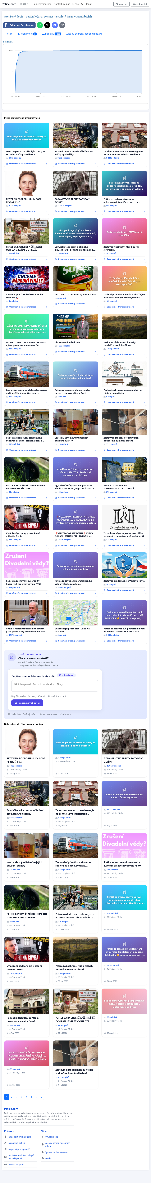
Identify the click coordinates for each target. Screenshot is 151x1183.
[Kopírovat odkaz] (62, 25)
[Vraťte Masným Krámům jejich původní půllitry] (75, 431)
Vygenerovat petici (29, 702)
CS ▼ (25, 4)
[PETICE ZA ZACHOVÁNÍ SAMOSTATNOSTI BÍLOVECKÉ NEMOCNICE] (124, 479)
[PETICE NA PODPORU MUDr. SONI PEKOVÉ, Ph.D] (26, 193)
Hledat (87, 4)
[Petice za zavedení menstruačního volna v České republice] (75, 574)
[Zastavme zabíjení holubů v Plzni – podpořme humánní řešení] (124, 431)
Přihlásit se (121, 4)
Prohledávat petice (41, 4)
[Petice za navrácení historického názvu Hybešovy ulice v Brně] (75, 383)
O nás (75, 4)
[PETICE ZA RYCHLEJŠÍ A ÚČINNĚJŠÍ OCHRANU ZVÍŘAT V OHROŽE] (26, 240)
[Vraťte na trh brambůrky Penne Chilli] (75, 286)
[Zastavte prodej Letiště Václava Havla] (124, 573)
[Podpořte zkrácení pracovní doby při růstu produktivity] (124, 383)
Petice (9, 33)
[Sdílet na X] (47, 25)
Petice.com (9, 4)
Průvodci (9, 1131)
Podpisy (52, 33)
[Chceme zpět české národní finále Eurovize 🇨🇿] (26, 288)
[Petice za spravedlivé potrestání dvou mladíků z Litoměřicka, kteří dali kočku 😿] (124, 622)
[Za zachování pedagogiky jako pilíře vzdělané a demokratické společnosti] (124, 527)
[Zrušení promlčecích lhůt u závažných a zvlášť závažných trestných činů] (124, 288)
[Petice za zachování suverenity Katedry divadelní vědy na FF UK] (26, 574)
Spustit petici (140, 4)
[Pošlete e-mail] (55, 25)
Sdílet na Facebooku (22, 25)
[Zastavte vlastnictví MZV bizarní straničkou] (124, 240)
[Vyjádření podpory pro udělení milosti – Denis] (26, 527)
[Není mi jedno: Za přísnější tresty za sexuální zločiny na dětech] (26, 145)
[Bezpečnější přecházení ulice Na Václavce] (75, 622)
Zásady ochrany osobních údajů (84, 33)
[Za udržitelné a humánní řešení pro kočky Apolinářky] (75, 145)
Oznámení (27, 33)
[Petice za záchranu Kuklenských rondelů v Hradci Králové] (124, 336)
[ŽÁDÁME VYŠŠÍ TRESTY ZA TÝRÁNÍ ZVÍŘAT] (75, 193)
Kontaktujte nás (62, 4)
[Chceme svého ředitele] (75, 334)
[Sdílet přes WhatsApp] (40, 25)
